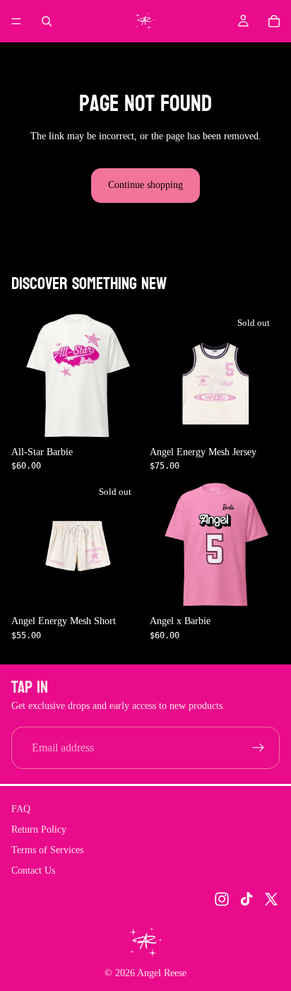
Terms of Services (47, 849)
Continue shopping (145, 185)
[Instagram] (221, 899)
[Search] (46, 21)
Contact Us (33, 869)
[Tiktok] (246, 899)
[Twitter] (271, 899)
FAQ (20, 809)
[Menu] (16, 21)
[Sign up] (258, 748)
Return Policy (38, 829)
